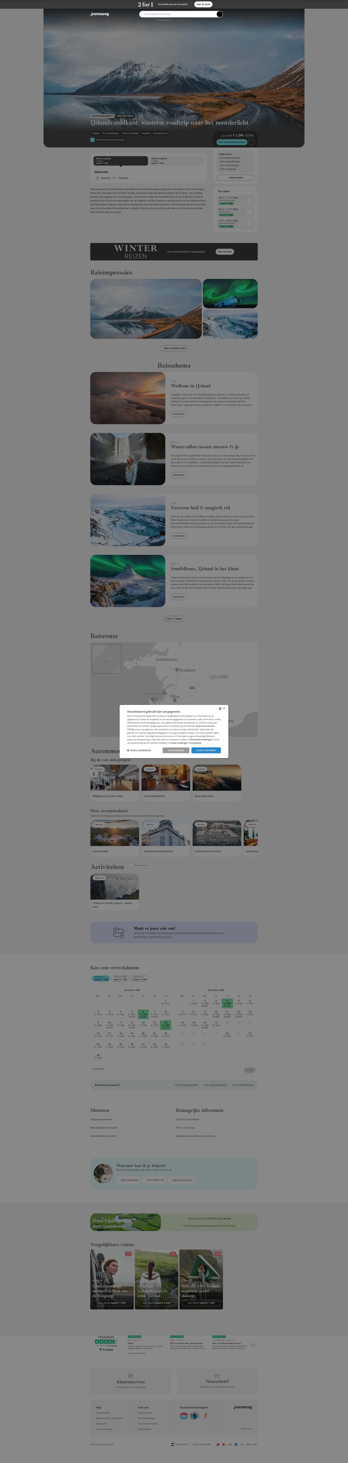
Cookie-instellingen (179, 743)
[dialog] (174, 731)
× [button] (224, 708)
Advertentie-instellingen (201, 739)
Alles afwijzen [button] (176, 750)
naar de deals (203, 4)
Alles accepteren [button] (206, 750)
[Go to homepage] (99, 14)
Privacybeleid (195, 743)
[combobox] (220, 708)
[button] (139, 750)
